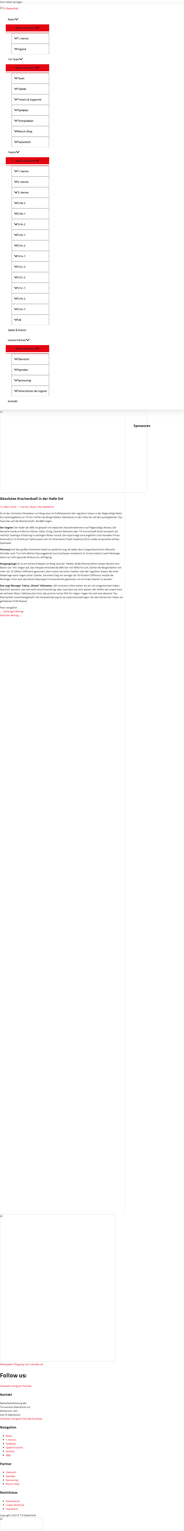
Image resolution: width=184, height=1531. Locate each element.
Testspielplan (25, 121)
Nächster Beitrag (11, 615)
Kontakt (12, 401)
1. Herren (23, 38)
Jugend (22, 49)
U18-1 (21, 214)
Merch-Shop (25, 131)
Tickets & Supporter (30, 99)
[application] (16, 19)
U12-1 (21, 288)
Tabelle (22, 89)
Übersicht (23, 359)
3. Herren (23, 192)
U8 (19, 320)
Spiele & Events (17, 330)
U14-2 (21, 245)
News (11, 19)
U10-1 (21, 309)
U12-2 (21, 277)
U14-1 (21, 256)
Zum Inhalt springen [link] (11, 2)
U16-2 (21, 224)
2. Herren (23, 182)
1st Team (13, 59)
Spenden (23, 370)
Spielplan (23, 110)
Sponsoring (24, 380)
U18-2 (21, 203)
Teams (12, 152)
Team (21, 78)
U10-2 (21, 298)
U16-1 (21, 235)
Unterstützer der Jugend (32, 391)
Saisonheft (24, 142)
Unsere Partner (17, 340)
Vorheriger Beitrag (11, 611)
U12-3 (21, 267)
